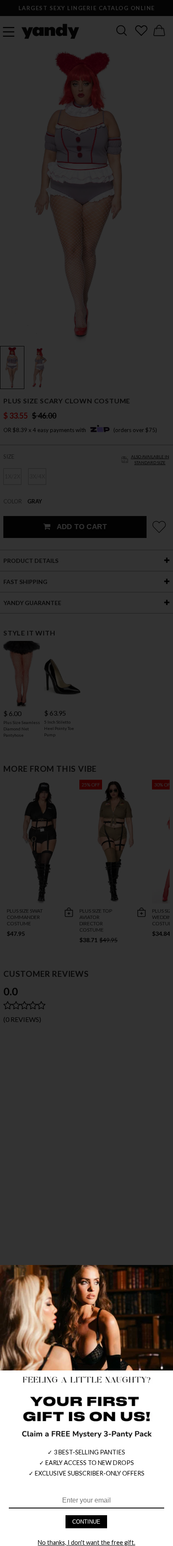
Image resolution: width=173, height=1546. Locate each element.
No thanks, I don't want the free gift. (86, 1542)
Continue (86, 1522)
